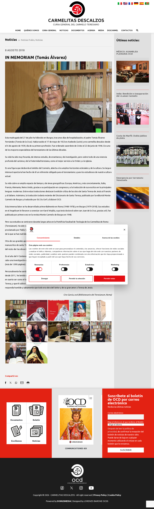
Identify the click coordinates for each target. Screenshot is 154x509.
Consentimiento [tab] (43, 238)
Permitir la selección (77, 278)
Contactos (127, 30)
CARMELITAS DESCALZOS (76, 20)
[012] (37, 310)
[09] (101, 310)
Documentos (77, 30)
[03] (15, 353)
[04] (101, 331)
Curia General (49, 30)
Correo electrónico (115, 413)
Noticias (64, 30)
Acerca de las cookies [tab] (111, 238)
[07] (37, 331)
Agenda (91, 30)
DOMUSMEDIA (64, 501)
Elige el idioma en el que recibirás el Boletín (126, 422)
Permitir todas (109, 278)
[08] (15, 331)
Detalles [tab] (77, 238)
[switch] (64, 269)
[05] (79, 331)
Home (18, 30)
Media (101, 30)
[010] (79, 310)
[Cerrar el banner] (124, 229)
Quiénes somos (31, 30)
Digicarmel (112, 30)
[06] (58, 331)
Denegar (44, 278)
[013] (37, 353)
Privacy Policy (100, 495)
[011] (58, 310)
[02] (15, 310)
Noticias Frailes (27, 40)
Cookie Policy (114, 495)
